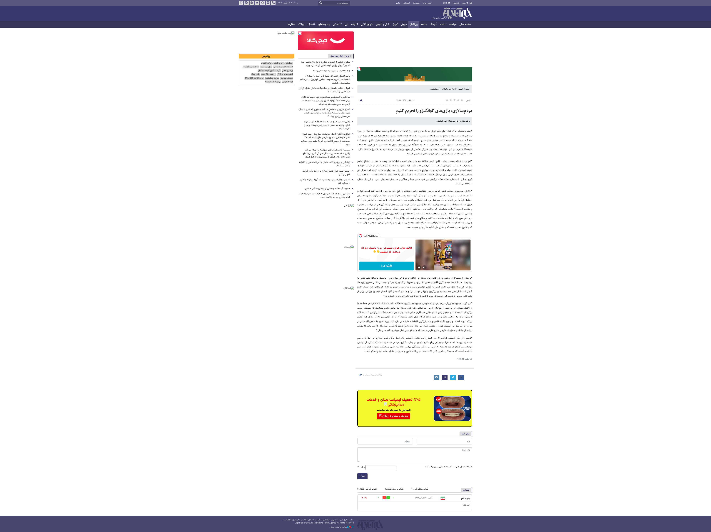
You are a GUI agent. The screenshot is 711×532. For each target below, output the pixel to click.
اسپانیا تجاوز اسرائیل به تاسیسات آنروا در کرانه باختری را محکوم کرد (325, 181)
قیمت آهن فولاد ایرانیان (269, 70)
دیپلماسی (434, 89)
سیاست (452, 24)
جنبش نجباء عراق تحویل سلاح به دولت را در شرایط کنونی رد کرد (326, 172)
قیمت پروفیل (286, 78)
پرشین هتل (287, 70)
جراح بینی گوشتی (251, 67)
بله (246, 3)
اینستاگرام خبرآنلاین (262, 3)
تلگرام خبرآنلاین (268, 3)
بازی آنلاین (266, 63)
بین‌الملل (414, 24)
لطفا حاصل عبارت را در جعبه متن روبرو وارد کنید (448, 467)
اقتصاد (443, 24)
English (446, 3)
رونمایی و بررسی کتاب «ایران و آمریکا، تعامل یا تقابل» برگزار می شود (324, 164)
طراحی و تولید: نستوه (338, 527)
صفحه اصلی (465, 24)
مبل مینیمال (266, 67)
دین (346, 24)
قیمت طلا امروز (268, 74)
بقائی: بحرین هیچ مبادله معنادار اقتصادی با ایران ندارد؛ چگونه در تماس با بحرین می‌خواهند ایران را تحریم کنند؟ (327, 125)
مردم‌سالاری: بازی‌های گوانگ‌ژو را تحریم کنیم (434, 111)
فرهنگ (433, 24)
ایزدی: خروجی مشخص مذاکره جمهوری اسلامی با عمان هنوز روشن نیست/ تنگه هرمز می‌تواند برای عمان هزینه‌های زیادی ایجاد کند (324, 113)
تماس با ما (427, 3)
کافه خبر (337, 24)
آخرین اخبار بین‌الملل (340, 56)
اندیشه (354, 24)
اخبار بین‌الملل (449, 89)
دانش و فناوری (383, 24)
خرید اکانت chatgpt (254, 78)
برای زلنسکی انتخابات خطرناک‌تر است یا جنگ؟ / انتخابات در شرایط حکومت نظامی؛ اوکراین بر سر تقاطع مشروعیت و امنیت (325, 79)
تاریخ (395, 24)
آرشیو (398, 3)
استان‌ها (291, 24)
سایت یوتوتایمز (272, 78)
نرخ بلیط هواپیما (273, 82)
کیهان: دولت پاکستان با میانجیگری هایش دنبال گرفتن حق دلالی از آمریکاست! (324, 90)
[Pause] (419, 267)
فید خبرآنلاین (273, 3)
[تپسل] (359, 69)
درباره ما (416, 3)
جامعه (424, 24)
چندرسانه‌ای (324, 24)
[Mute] (424, 267)
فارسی (465, 3)
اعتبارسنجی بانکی (285, 74)
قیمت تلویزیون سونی (283, 67)
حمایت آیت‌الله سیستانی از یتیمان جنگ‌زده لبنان (327, 188)
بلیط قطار (255, 74)
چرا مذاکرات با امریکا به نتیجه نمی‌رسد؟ (331, 71)
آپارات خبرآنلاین (252, 3)
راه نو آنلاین (277, 63)
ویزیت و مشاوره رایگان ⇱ (393, 416)
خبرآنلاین (451, 13)
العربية (456, 3)
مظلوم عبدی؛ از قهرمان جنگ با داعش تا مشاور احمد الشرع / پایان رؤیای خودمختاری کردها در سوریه (325, 63)
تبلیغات (406, 3)
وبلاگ (301, 24)
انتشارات (311, 24)
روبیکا (241, 3)
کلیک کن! (386, 266)
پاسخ (364, 498)
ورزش (404, 24)
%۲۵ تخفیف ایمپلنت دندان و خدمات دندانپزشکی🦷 (393, 402)
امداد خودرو (287, 82)
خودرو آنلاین (367, 24)
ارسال (362, 476)
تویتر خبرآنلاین (257, 3)
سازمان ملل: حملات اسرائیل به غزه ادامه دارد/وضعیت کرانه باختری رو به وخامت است (324, 195)
